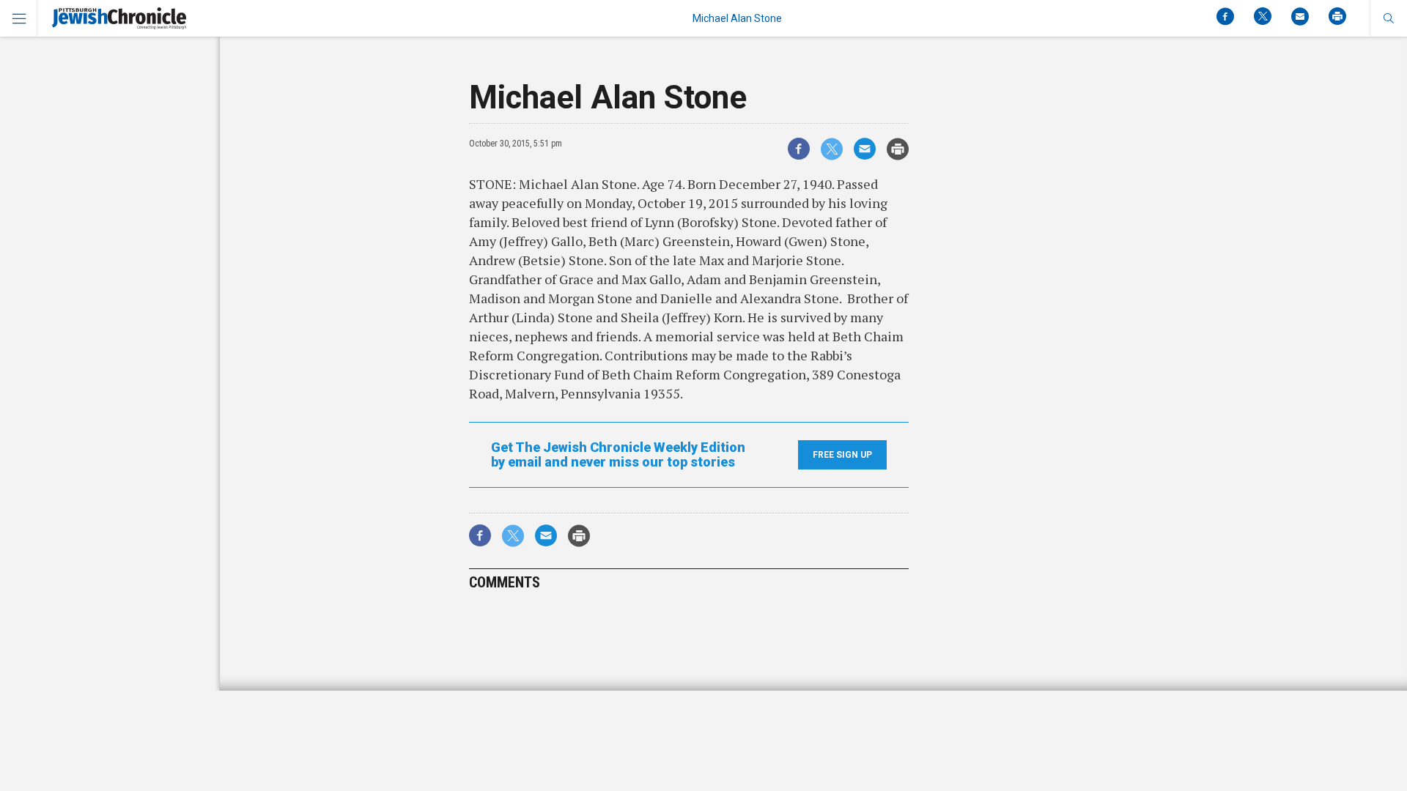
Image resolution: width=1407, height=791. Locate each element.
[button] (1388, 18)
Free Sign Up (842, 455)
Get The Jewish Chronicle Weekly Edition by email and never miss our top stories (618, 454)
